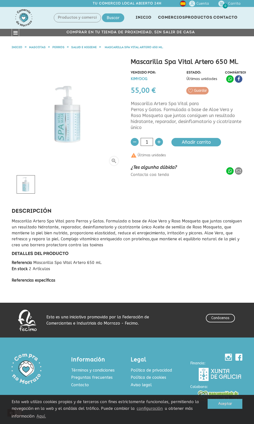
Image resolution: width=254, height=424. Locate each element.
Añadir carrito (196, 142)
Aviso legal (141, 384)
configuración (150, 408)
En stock (20, 269)
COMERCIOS (171, 18)
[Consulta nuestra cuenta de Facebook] (238, 357)
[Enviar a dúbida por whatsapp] (230, 171)
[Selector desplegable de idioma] (183, 4)
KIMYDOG (139, 79)
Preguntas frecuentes (92, 377)
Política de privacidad (151, 370)
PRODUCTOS (198, 18)
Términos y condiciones (93, 370)
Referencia (22, 262)
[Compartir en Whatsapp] (230, 79)
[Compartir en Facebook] (238, 79)
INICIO (144, 18)
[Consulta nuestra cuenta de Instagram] (228, 357)
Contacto (80, 384)
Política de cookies (148, 377)
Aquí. (41, 416)
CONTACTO (225, 18)
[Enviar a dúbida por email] (238, 171)
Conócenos (220, 318)
